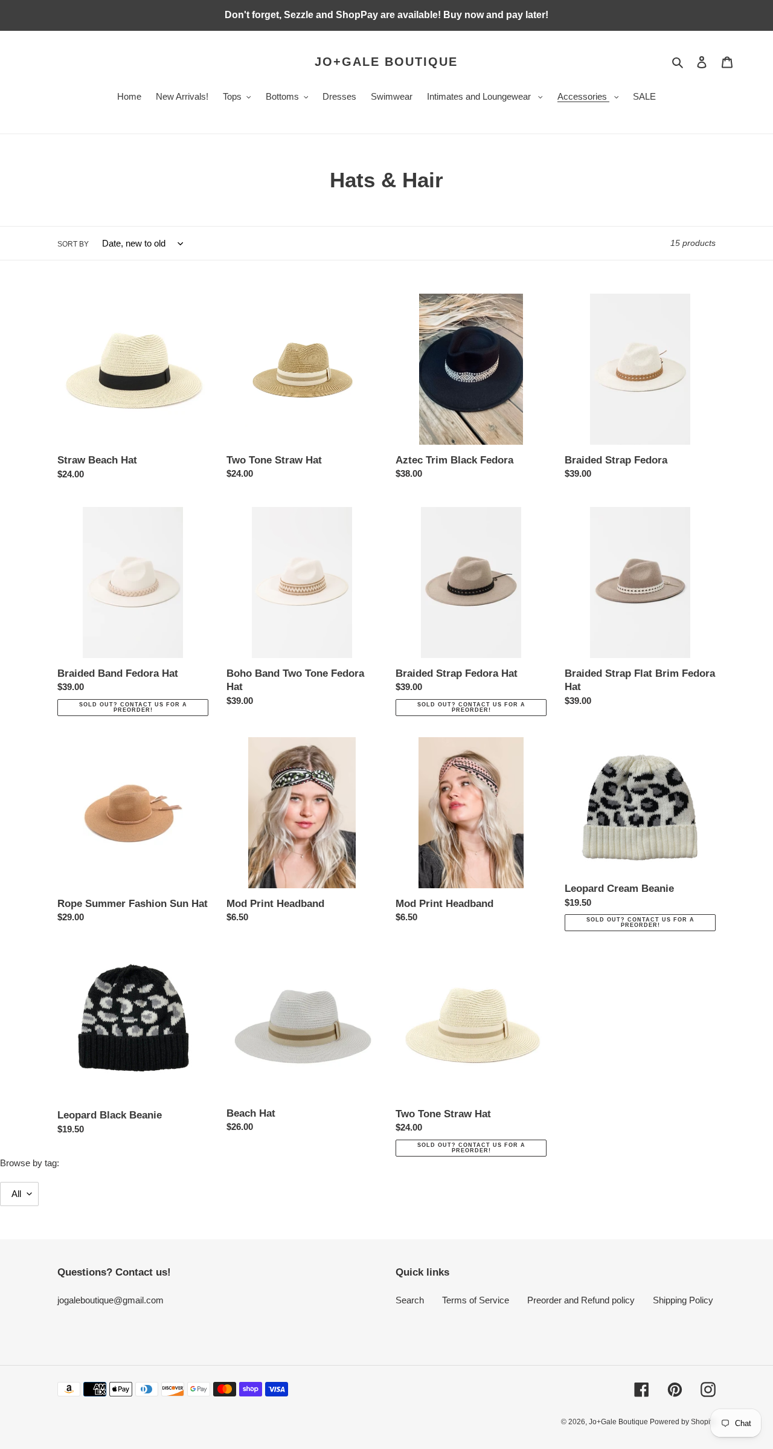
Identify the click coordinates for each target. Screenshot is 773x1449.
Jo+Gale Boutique (386, 61)
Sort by (73, 244)
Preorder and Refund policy (581, 1300)
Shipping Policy (683, 1300)
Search (410, 1300)
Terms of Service (475, 1300)
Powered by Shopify (683, 1422)
